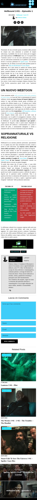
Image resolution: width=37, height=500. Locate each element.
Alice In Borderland (15, 65)
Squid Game (24, 61)
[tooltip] (30, 1)
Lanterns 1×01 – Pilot (9, 385)
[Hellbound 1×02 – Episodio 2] (18, 489)
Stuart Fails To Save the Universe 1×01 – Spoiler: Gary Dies (17, 460)
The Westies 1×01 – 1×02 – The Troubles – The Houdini (17, 422)
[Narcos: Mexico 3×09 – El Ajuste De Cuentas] (18, 472)
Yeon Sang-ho (10, 113)
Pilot (24, 251)
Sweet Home (25, 65)
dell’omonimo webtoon (29, 111)
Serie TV (25, 15)
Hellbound (19, 15)
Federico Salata (22, 17)
